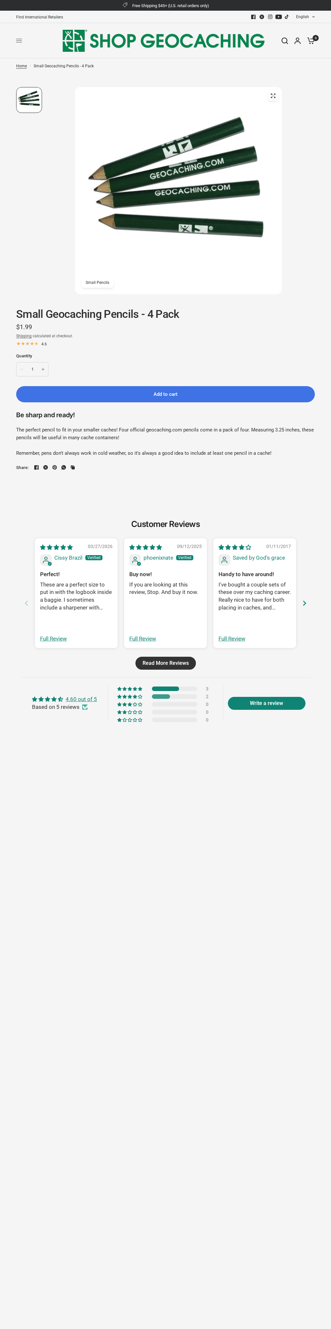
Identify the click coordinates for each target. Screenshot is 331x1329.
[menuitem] (41, 17)
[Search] (284, 40)
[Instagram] (270, 17)
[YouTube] (278, 17)
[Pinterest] (55, 467)
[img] (56, 547)
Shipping (24, 336)
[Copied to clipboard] (73, 467)
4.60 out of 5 (81, 699)
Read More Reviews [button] (166, 663)
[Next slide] (304, 603)
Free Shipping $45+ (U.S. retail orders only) (170, 5)
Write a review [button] (266, 703)
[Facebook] (253, 17)
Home (21, 66)
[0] (309, 40)
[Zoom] (273, 96)
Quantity (24, 355)
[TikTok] (287, 17)
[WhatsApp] (64, 467)
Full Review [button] (53, 638)
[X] (262, 17)
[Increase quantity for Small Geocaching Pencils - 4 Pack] (43, 369)
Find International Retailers (39, 17)
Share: (22, 467)
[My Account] (297, 40)
